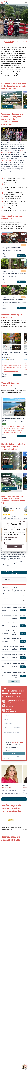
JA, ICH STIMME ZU (14, 546)
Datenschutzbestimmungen (11, 537)
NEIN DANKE (21, 521)
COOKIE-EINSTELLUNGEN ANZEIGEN (14, 543)
